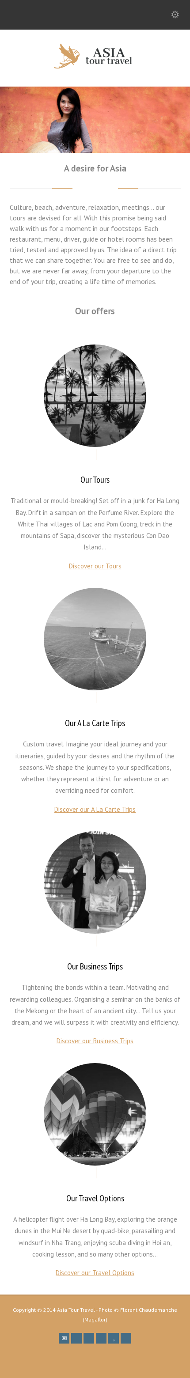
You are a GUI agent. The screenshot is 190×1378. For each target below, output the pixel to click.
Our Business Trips (95, 966)
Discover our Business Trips (95, 1041)
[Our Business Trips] (95, 882)
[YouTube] (113, 1338)
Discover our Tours (95, 566)
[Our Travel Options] (95, 1114)
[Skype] (101, 1338)
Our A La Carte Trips (95, 723)
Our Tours (95, 479)
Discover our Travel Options (95, 1272)
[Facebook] (76, 1338)
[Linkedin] (89, 1338)
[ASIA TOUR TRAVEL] (95, 67)
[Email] (64, 1338)
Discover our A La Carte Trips (95, 809)
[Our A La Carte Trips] (95, 639)
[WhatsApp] (126, 1338)
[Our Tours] (95, 395)
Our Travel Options (95, 1198)
